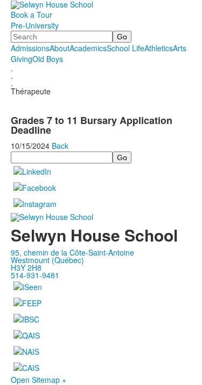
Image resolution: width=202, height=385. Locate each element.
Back (60, 145)
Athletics (158, 48)
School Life (125, 48)
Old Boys (47, 58)
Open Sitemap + (38, 379)
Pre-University (35, 25)
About (59, 48)
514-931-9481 (35, 275)
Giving (21, 58)
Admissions (30, 48)
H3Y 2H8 (26, 267)
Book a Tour (31, 14)
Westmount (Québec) (47, 260)
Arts (179, 48)
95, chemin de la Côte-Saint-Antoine (72, 252)
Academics (88, 48)
